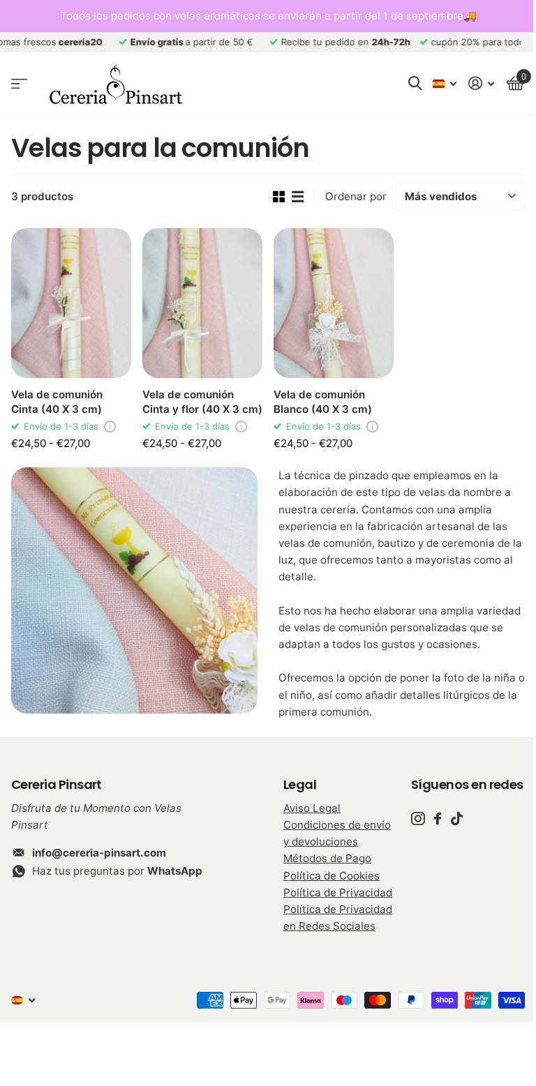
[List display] (298, 196)
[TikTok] (457, 818)
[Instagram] (417, 818)
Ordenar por (356, 196)
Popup (110, 426)
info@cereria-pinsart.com (99, 852)
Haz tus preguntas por (117, 870)
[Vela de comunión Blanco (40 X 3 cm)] (334, 303)
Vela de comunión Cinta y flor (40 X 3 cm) (202, 402)
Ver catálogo (19, 84)
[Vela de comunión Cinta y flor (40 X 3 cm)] (202, 303)
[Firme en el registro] (481, 83)
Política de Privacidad (337, 892)
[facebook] (437, 818)
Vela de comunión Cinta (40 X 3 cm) (57, 402)
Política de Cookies (331, 875)
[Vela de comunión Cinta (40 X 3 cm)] (71, 303)
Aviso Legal (312, 808)
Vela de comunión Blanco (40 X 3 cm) (323, 402)
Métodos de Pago (327, 858)
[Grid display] (279, 196)
